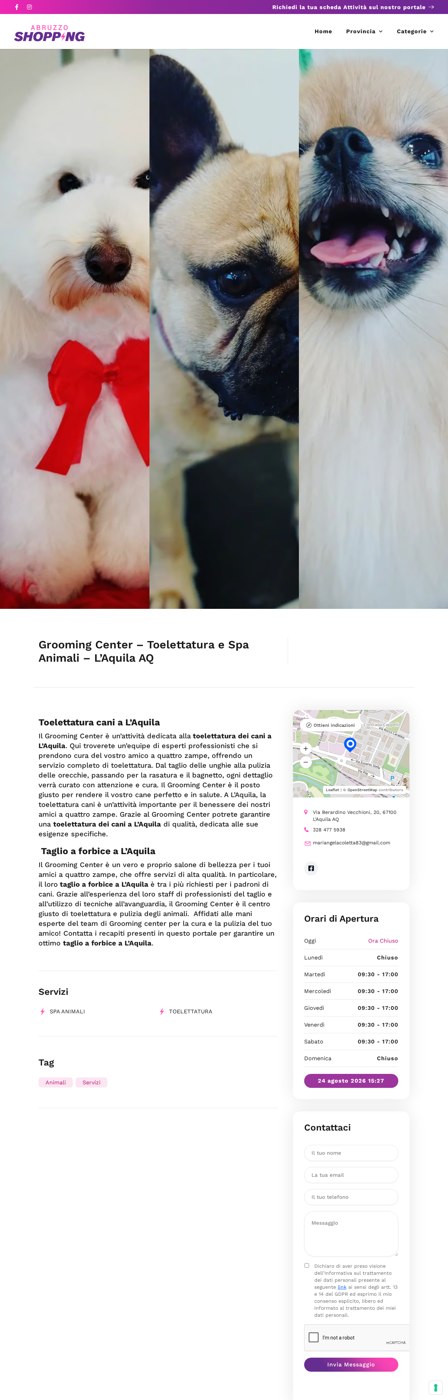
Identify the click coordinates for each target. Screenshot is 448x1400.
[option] (74, 329)
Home (323, 31)
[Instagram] (29, 7)
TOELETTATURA (190, 1011)
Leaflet (332, 790)
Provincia (361, 31)
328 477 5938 (329, 829)
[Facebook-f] (17, 7)
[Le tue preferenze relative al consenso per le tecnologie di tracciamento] (435, 1387)
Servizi (91, 1082)
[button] (306, 749)
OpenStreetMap (362, 790)
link (342, 1287)
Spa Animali (67, 1011)
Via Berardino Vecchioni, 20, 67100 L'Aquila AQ (355, 815)
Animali (56, 1082)
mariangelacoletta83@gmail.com (351, 842)
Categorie (412, 31)
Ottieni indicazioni (334, 725)
